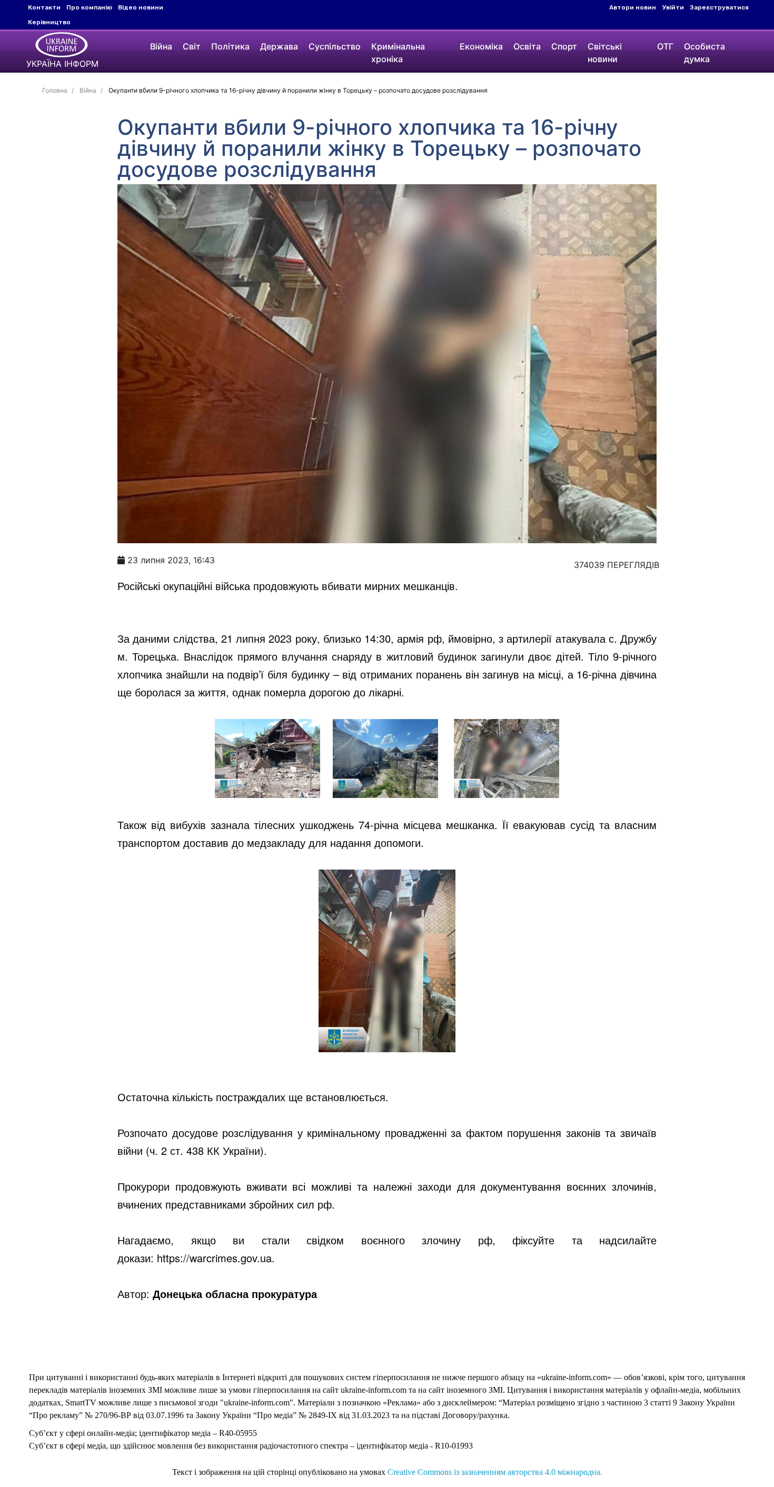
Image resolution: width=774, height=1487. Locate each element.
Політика (230, 46)
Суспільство (335, 46)
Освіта (527, 46)
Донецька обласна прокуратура (235, 1293)
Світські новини (605, 52)
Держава (279, 46)
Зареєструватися (719, 7)
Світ (192, 46)
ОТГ (665, 46)
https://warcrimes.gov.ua (214, 1257)
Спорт (564, 46)
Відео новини (140, 7)
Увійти (673, 7)
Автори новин (632, 7)
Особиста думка (704, 52)
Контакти (44, 7)
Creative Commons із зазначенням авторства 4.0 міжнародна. (495, 1472)
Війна (161, 46)
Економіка (481, 46)
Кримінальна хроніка (398, 52)
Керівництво (49, 22)
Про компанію (89, 7)
